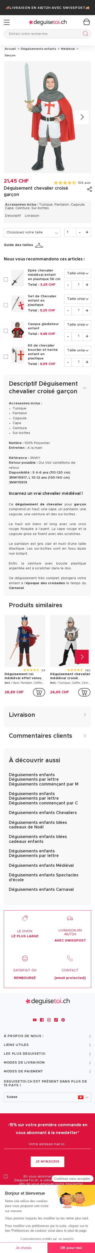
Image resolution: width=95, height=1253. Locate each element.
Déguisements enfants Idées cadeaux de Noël (38, 825)
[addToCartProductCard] (39, 692)
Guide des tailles (18, 245)
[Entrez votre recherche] (84, 34)
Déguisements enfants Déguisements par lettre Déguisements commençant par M (43, 779)
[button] (47, 1097)
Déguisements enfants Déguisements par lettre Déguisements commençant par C (43, 798)
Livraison (32, 215)
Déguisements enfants (38, 48)
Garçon (9, 55)
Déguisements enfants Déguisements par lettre (34, 853)
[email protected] (70, 978)
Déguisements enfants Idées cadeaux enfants (38, 839)
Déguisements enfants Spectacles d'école (43, 877)
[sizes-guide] (40, 245)
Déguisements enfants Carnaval (41, 890)
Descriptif (13, 215)
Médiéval (67, 48)
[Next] (82, 117)
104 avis (84, 183)
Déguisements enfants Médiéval (41, 866)
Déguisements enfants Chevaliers (43, 813)
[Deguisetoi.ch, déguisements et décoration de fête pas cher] (48, 22)
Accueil (10, 48)
